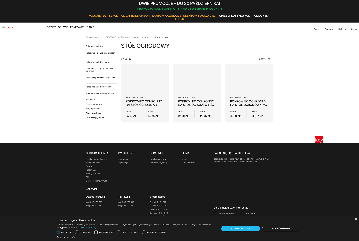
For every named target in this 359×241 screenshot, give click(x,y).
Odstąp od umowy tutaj (96, 181)
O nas (184, 159)
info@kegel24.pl (93, 205)
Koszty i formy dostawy (96, 159)
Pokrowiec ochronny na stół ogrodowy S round (196, 105)
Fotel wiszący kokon (95, 117)
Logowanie (123, 159)
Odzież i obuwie (226, 213)
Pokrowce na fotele (94, 46)
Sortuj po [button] (265, 59)
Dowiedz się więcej (88, 227)
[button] (272, 11)
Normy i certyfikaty (158, 162)
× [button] (356, 219)
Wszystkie (90, 99)
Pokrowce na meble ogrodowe (100, 93)
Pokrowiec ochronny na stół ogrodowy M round (248, 105)
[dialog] (179, 228)
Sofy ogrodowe (93, 108)
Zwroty (89, 166)
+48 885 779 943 (126, 202)
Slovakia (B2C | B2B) (159, 213)
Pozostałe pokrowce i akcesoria (100, 77)
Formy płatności (93, 162)
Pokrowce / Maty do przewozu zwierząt (100, 69)
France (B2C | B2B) (158, 205)
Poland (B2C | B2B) (158, 202)
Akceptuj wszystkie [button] (240, 228)
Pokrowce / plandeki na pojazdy (100, 53)
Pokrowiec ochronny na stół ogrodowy (144, 103)
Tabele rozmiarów (158, 159)
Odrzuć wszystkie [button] (281, 228)
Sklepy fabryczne (94, 173)
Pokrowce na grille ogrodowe (99, 87)
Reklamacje (91, 170)
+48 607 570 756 (94, 202)
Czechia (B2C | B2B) (159, 209)
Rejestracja (123, 162)
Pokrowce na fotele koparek (99, 62)
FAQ (88, 177)
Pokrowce (250, 213)
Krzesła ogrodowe (94, 104)
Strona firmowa (188, 162)
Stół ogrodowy (93, 113)
